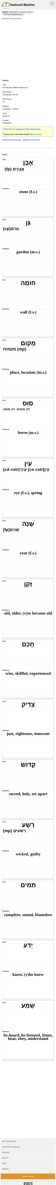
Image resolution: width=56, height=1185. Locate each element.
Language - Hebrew (26, 12)
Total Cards (7, 99)
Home (5, 12)
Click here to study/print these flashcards (22, 129)
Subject (5, 106)
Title (4, 85)
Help (4, 1163)
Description (7, 92)
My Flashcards (9, 1141)
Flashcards (13, 12)
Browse (6, 1152)
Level (4, 113)
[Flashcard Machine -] (18, 5)
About (5, 1158)
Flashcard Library (11, 1147)
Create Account (28, 1176)
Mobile (5, 1169)
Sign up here (35, 134)
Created (5, 120)
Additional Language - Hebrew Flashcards (21, 140)
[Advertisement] (28, 49)
